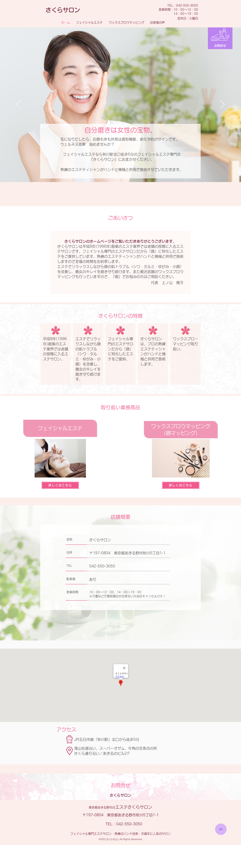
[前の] (18, 104)
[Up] (221, 829)
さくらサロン (120, 807)
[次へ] (223, 104)
